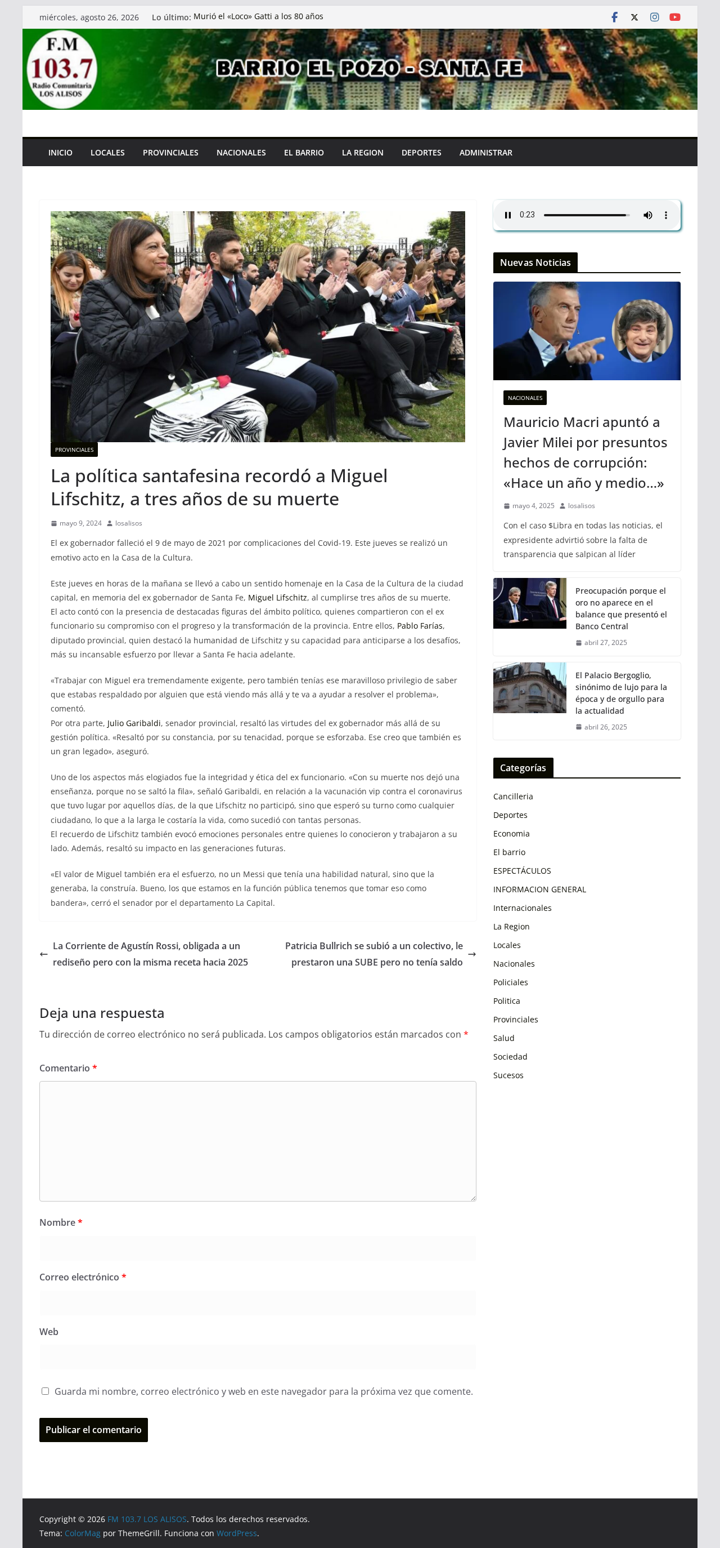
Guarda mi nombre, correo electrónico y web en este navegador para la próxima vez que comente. (264, 1391)
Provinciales (74, 449)
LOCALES (108, 152)
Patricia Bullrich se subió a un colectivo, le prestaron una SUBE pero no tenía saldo (374, 954)
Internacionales (522, 907)
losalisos (128, 523)
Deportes (422, 152)
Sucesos (508, 1075)
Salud (504, 1038)
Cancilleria (513, 796)
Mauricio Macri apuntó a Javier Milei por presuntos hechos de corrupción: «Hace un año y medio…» (585, 452)
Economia (511, 833)
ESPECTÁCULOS (522, 870)
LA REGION (363, 152)
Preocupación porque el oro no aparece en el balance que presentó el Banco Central (621, 608)
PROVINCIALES (171, 152)
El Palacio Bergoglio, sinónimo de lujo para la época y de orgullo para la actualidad (621, 693)
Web (48, 1331)
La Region (511, 926)
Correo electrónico (83, 1277)
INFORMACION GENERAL (539, 889)
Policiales (510, 982)
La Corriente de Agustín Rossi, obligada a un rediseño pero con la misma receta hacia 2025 (150, 954)
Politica (506, 1000)
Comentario (68, 1068)
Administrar (486, 152)
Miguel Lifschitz (277, 597)
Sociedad (510, 1056)
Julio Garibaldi (134, 723)
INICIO (60, 152)
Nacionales (525, 398)
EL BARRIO (304, 152)
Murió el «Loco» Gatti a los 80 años (258, 17)
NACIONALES (241, 152)
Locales (507, 945)
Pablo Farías (420, 625)
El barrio (509, 852)
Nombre (61, 1222)
